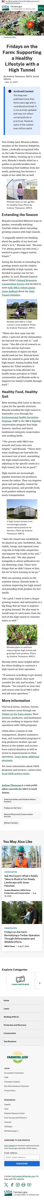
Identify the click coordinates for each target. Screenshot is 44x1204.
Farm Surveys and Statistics (15, 1117)
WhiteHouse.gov (10, 1131)
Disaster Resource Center (14, 1113)
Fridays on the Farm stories (17, 714)
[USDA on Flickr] (23, 1185)
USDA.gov (8, 1126)
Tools (6, 1109)
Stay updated (9, 1145)
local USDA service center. (16, 773)
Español (7, 1104)
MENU (41, 8)
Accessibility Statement (14, 1073)
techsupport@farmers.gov (23, 1176)
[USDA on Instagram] (18, 1185)
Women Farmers (11, 823)
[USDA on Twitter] (6, 1185)
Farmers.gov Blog (10, 37)
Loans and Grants (20, 984)
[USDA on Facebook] (12, 1185)
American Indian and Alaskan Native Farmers (20, 800)
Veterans (7, 1122)
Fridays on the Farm (12, 808)
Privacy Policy (9, 1090)
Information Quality (12, 1081)
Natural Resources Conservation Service (18, 815)
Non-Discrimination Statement (16, 1086)
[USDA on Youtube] (29, 1185)
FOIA (6, 1077)
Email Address (10, 1152)
